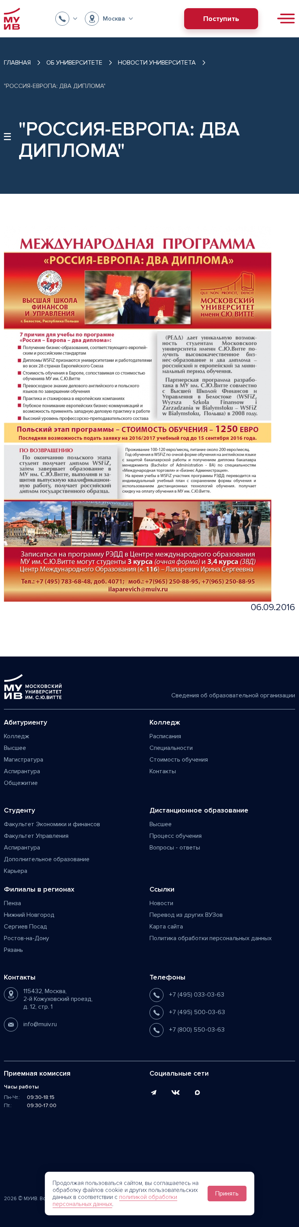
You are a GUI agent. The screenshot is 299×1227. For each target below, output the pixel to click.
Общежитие (21, 783)
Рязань (13, 950)
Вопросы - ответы (175, 847)
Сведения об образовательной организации (233, 695)
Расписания (165, 736)
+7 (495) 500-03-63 (197, 1012)
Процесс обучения (176, 836)
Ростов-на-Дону (26, 938)
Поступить (221, 18)
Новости (161, 903)
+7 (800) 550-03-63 (197, 1030)
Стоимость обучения (179, 760)
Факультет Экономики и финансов (52, 824)
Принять (227, 1193)
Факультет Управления (36, 836)
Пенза (12, 903)
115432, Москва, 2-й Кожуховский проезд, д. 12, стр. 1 (58, 999)
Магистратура (23, 760)
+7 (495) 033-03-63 (196, 995)
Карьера (15, 871)
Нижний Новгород (29, 915)
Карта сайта (166, 926)
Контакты (163, 771)
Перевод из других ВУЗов (186, 915)
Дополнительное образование (47, 859)
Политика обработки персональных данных (211, 938)
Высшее (15, 748)
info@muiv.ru (40, 1024)
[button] (66, 19)
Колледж (16, 736)
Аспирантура (22, 771)
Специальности (171, 748)
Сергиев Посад (25, 926)
